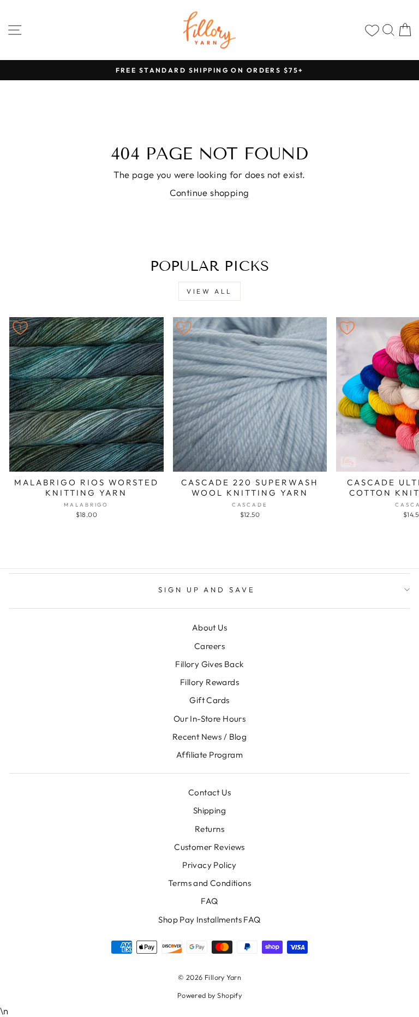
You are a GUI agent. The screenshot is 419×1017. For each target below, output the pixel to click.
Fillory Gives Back (209, 664)
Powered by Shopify (209, 995)
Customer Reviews (209, 847)
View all (209, 291)
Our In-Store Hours (209, 718)
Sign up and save (207, 589)
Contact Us (209, 792)
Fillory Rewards (209, 682)
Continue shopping (209, 192)
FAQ (209, 901)
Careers (209, 646)
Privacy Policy (209, 865)
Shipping (209, 810)
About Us (209, 627)
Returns (209, 829)
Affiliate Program (209, 755)
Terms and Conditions (209, 883)
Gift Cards (209, 700)
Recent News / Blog (209, 736)
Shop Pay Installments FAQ (209, 919)
